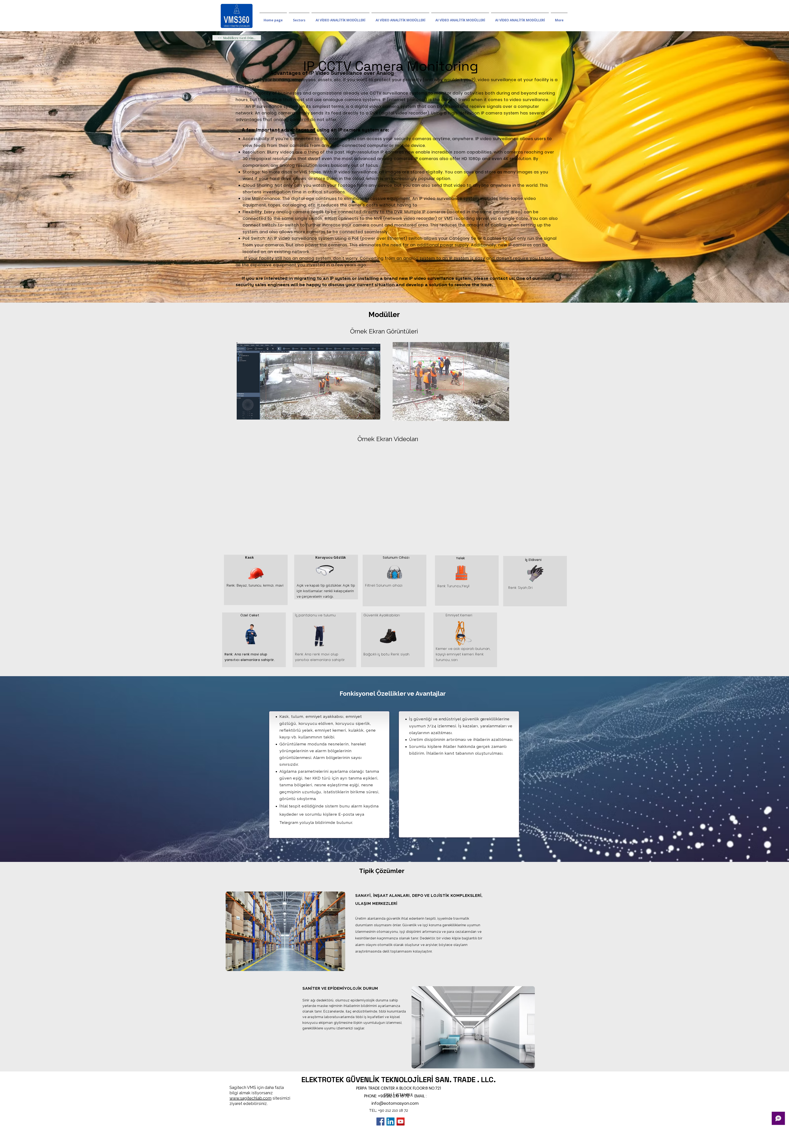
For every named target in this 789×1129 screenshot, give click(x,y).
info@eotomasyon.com (395, 1103)
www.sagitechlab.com (250, 1098)
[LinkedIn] (390, 1121)
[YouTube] (401, 1121)
